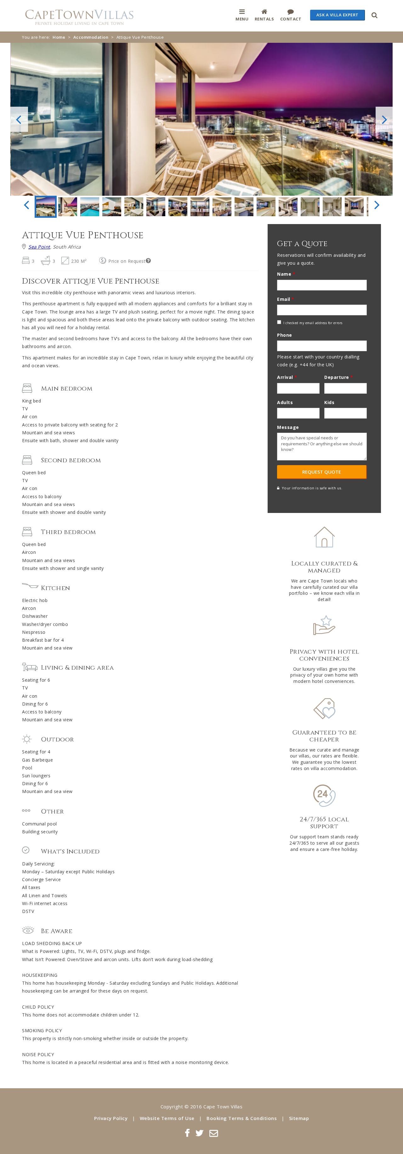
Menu (242, 19)
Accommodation (91, 37)
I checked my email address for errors (313, 323)
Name (286, 274)
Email (285, 299)
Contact (291, 19)
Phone (284, 335)
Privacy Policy (111, 1118)
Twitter (200, 1133)
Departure (338, 377)
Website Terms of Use (167, 1118)
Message (288, 427)
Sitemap (299, 1118)
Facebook (187, 1133)
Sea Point (39, 247)
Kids (329, 402)
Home (59, 37)
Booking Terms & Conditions (242, 1118)
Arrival (287, 377)
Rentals (264, 19)
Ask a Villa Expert (337, 15)
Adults (285, 402)
